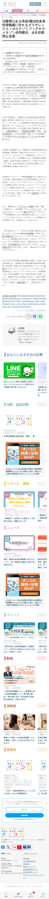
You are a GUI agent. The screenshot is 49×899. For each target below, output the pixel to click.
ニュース (6, 15)
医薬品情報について (30, 872)
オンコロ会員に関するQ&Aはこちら (24, 819)
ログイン (24, 809)
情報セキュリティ (29, 867)
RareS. (3, 858)
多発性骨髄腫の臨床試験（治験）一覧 (19, 436)
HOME (3, 15)
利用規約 (26, 864)
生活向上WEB (6, 864)
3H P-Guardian (6, 871)
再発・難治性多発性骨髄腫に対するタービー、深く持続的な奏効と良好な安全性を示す (19, 562)
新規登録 (24, 815)
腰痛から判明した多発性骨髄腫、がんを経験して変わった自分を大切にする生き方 (19, 740)
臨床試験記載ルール (30, 869)
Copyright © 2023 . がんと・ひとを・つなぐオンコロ (24, 886)
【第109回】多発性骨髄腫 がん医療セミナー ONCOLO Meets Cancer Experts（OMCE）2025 (19, 649)
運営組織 (26, 858)
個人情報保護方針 (29, 861)
